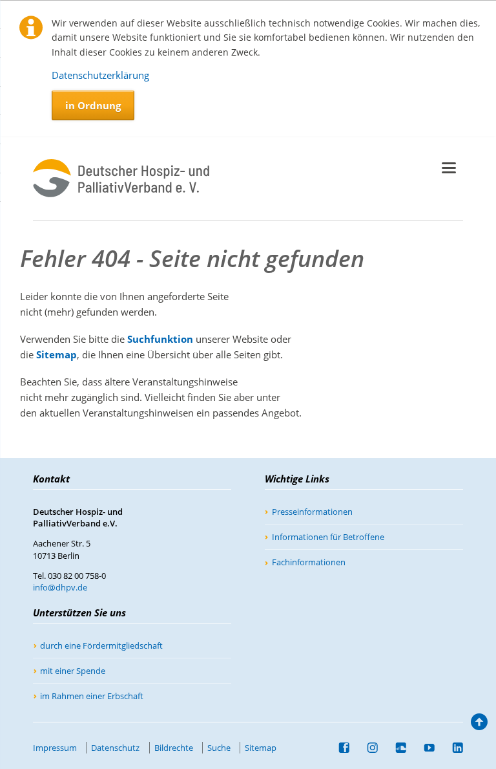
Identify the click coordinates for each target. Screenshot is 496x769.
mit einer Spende (72, 671)
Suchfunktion (160, 338)
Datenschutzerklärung (100, 75)
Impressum (55, 747)
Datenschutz (115, 747)
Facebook (339, 747)
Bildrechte (173, 747)
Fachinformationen (309, 562)
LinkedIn (452, 747)
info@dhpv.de (60, 587)
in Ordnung (93, 105)
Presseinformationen (312, 511)
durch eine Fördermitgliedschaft (101, 645)
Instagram (367, 747)
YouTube (424, 747)
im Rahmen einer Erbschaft (91, 696)
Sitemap (56, 354)
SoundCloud (396, 747)
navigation (449, 167)
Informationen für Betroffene (328, 537)
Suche (219, 747)
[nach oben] (478, 725)
